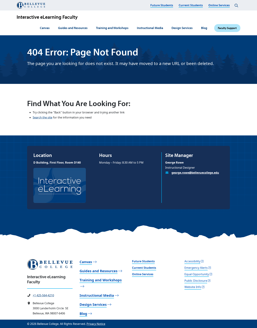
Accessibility (192, 261)
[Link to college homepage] (50, 264)
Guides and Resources (73, 28)
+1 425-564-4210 (43, 295)
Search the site (42, 117)
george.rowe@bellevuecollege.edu (195, 173)
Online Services (219, 5)
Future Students (161, 5)
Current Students (191, 5)
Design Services (182, 28)
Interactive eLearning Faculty (47, 17)
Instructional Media (150, 28)
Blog (204, 28)
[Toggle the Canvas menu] (51, 28)
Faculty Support (227, 28)
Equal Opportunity (196, 274)
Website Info (192, 287)
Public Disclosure (195, 281)
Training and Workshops (112, 28)
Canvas (45, 28)
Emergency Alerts (196, 268)
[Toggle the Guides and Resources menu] (89, 28)
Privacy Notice (96, 324)
